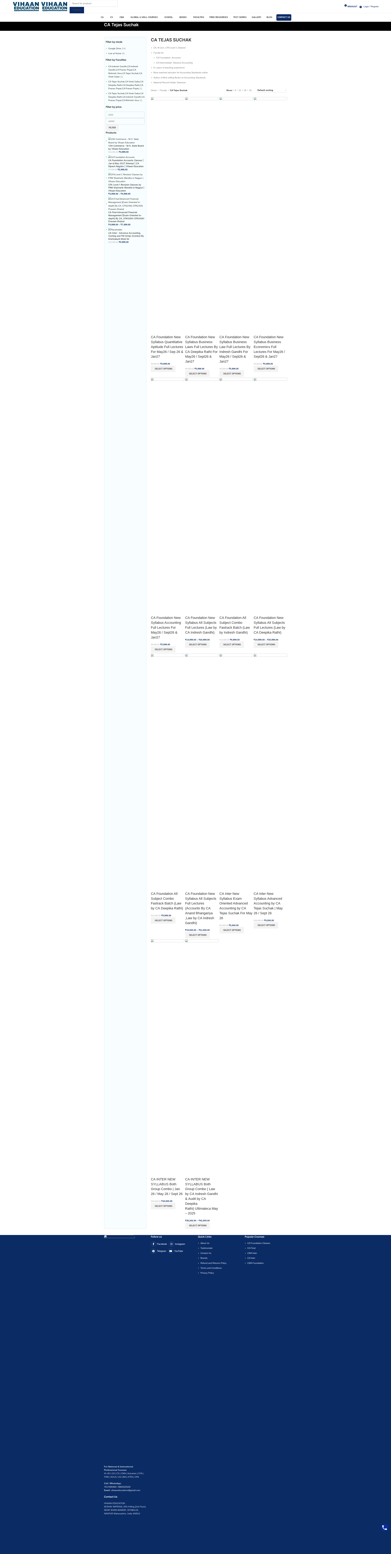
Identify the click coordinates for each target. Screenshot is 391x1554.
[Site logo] (26, 6)
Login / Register (371, 6)
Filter (112, 127)
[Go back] (100, 26)
